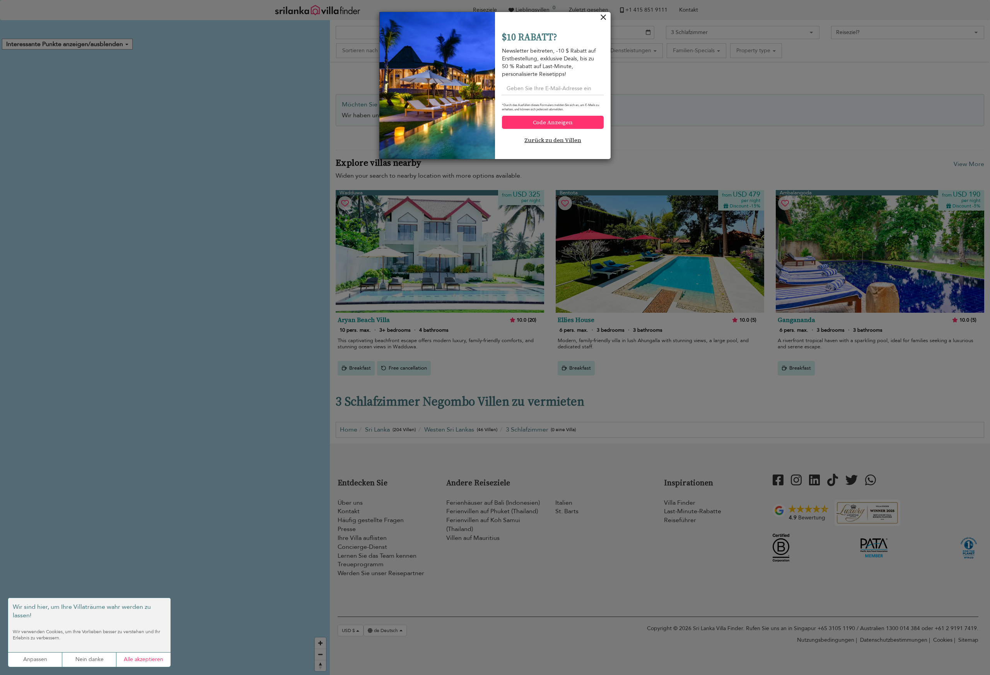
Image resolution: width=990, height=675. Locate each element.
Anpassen (35, 659)
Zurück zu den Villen (552, 140)
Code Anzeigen (553, 122)
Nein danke (89, 659)
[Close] (603, 19)
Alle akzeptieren (143, 659)
